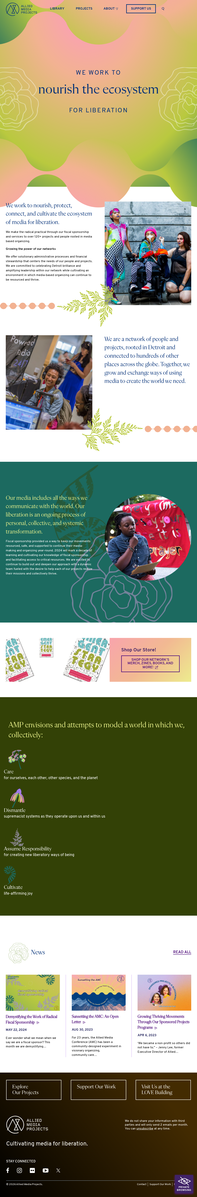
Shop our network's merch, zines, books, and (150, 663)
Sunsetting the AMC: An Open (95, 1019)
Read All (182, 952)
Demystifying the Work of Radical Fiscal (31, 1019)
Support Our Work (160, 1184)
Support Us (141, 8)
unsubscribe (144, 1128)
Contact (141, 1184)
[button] (110, 8)
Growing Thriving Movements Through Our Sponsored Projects (163, 1022)
